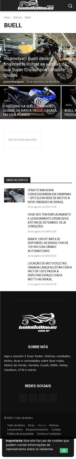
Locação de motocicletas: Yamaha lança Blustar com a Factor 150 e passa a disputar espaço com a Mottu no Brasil (50, 271)
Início (7, 17)
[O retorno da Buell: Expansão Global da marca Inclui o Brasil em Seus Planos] (30, 102)
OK (63, 450)
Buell (8, 53)
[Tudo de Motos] (38, 5)
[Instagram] (33, 398)
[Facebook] (23, 398)
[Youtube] (53, 398)
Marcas (17, 17)
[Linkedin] (43, 398)
